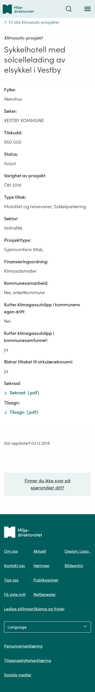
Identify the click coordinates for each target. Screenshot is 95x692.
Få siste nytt (15, 594)
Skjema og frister (49, 608)
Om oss (11, 551)
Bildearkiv (74, 565)
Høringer (41, 565)
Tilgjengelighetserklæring (27, 660)
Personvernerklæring (23, 645)
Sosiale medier (17, 674)
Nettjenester (44, 594)
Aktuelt (39, 551)
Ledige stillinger (18, 608)
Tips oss (11, 579)
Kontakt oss (14, 565)
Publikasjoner (46, 579)
